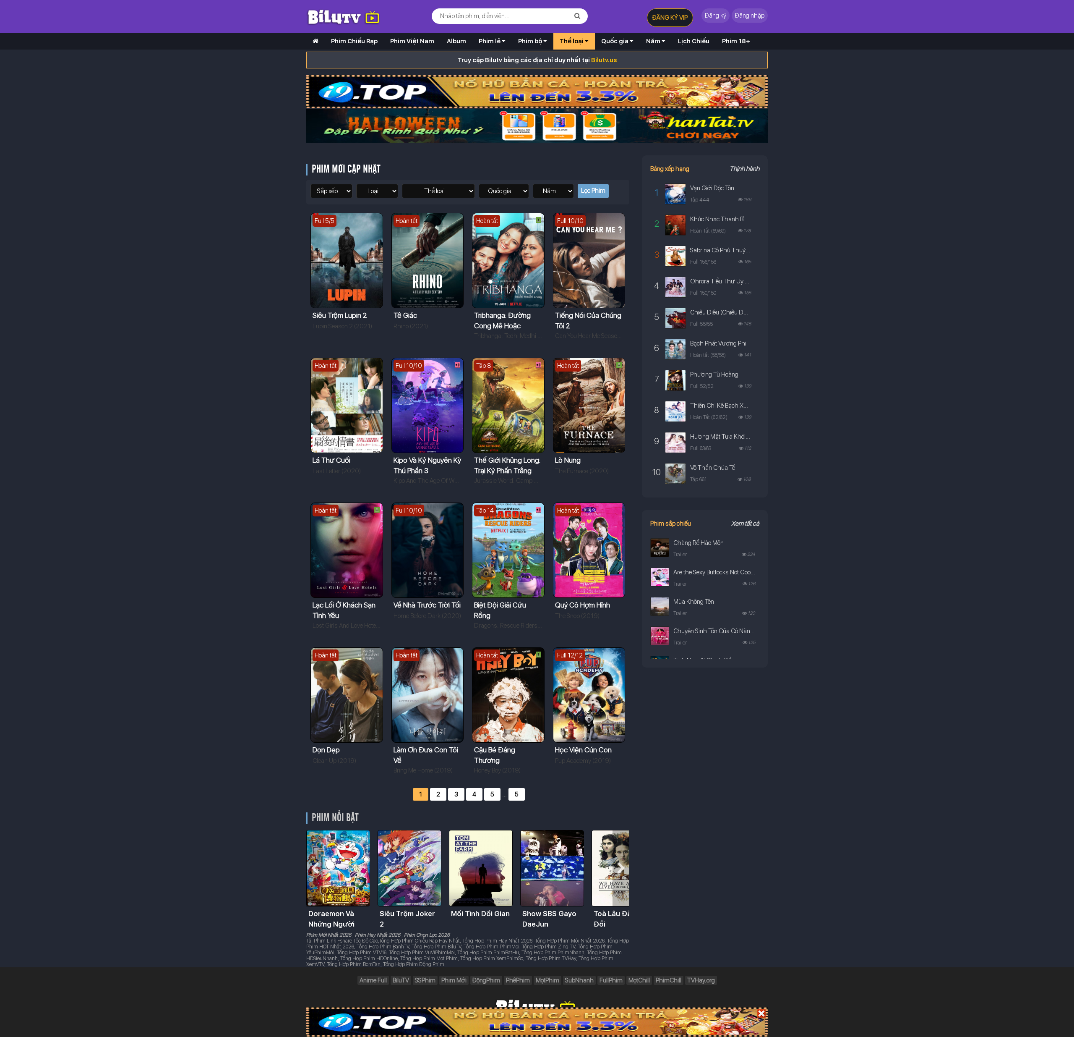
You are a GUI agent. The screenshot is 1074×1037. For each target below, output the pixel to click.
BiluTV (401, 980)
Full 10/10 (570, 221)
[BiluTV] (315, 41)
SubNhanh (579, 980)
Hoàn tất (406, 221)
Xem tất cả (745, 523)
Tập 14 (485, 510)
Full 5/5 (324, 221)
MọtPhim (547, 980)
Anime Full (373, 980)
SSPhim (425, 980)
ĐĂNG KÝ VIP (670, 17)
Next (621, 868)
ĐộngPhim (486, 980)
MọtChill (639, 980)
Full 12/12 (570, 655)
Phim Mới (454, 980)
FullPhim (611, 980)
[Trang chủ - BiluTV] (349, 16)
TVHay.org (701, 980)
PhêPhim (518, 980)
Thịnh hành (744, 169)
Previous (314, 868)
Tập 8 (483, 365)
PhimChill (668, 980)
